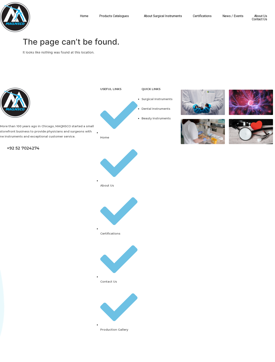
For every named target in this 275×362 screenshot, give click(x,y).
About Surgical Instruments (163, 16)
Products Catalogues (114, 16)
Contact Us (259, 19)
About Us (260, 16)
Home (84, 16)
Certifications (202, 16)
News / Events (232, 16)
